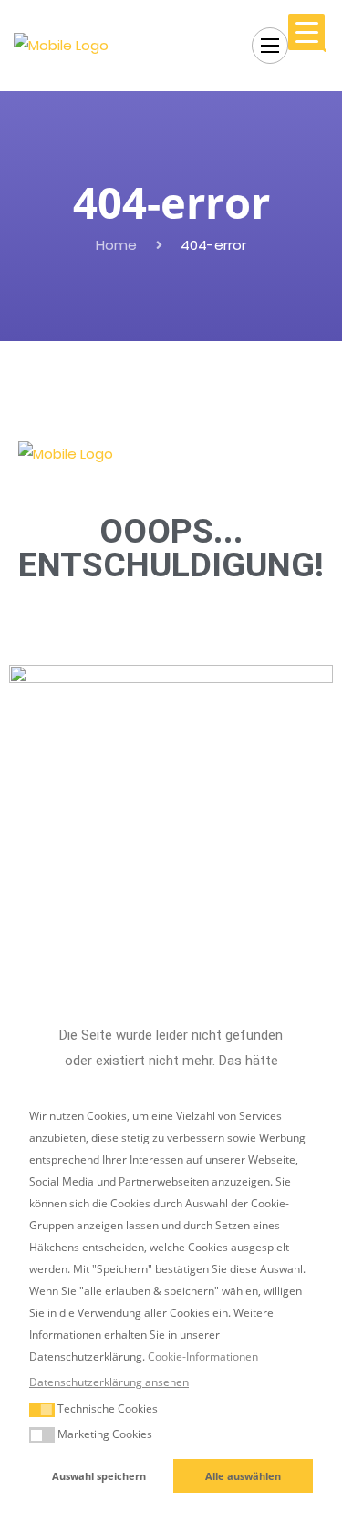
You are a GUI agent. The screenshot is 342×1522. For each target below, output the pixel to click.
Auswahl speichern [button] (99, 1476)
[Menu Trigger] (306, 32)
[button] (42, 1410)
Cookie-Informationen (203, 1356)
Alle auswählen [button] (243, 1476)
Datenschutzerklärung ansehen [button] (109, 1382)
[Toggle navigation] (270, 45)
